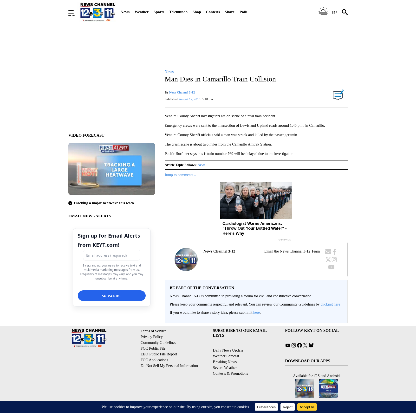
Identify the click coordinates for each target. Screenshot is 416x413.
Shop (197, 12)
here (256, 312)
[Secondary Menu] (74, 12)
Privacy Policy (152, 337)
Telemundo (178, 12)
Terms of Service (153, 331)
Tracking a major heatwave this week (103, 203)
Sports (159, 12)
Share (229, 12)
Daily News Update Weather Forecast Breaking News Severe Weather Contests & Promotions (230, 361)
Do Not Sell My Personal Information (169, 366)
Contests (213, 12)
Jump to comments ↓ (180, 175)
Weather (142, 12)
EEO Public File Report (159, 354)
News (125, 12)
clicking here (330, 304)
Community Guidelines (158, 342)
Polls (243, 12)
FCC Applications (154, 360)
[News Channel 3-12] (97, 12)
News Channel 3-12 (182, 92)
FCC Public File (153, 348)
